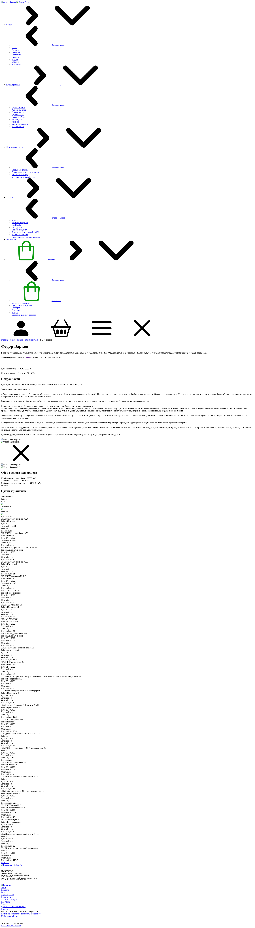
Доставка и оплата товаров (13, 906)
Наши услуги (7, 897)
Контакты (5, 892)
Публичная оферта (9, 916)
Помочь (4, 909)
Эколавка (5, 904)
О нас (3, 887)
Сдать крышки (7, 895)
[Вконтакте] (7, 885)
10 (4, 862)
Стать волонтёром (9, 899)
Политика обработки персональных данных (21, 914)
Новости (5, 890)
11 (6, 862)
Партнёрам (6, 902)
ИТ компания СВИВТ (11, 926)
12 (8, 862)
